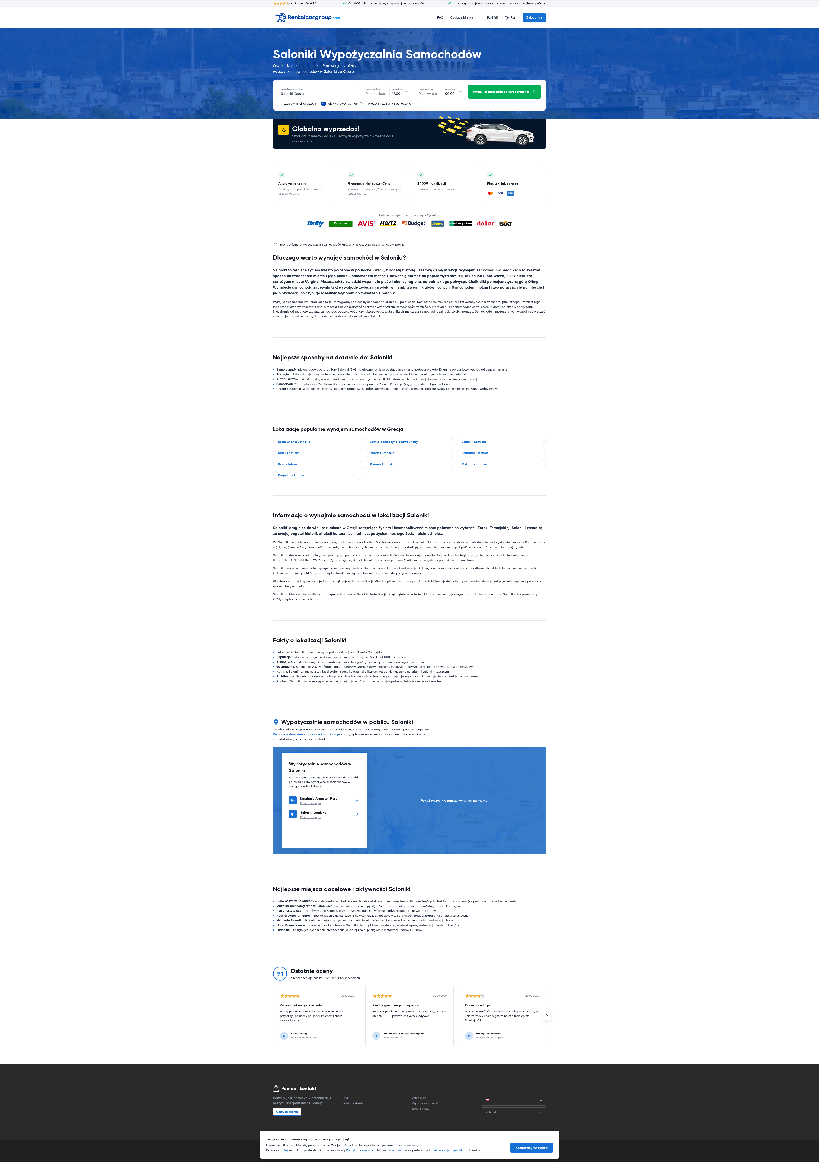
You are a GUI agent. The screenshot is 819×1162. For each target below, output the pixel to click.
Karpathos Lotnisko (292, 475)
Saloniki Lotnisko (474, 441)
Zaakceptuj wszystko (532, 1147)
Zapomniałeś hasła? (425, 1103)
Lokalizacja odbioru (292, 89)
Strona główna (288, 244)
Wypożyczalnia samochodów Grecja (327, 244)
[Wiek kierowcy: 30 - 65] (323, 104)
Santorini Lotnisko (475, 453)
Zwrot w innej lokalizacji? (299, 103)
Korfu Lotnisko (289, 453)
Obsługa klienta (461, 17)
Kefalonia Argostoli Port (318, 798)
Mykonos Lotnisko (475, 464)
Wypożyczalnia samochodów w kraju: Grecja (306, 734)
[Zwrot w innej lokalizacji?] (280, 104)
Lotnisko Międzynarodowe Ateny (394, 441)
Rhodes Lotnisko (382, 453)
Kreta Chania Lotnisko (294, 441)
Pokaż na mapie (310, 803)
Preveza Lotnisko (382, 464)
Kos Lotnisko (287, 464)
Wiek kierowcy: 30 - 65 (342, 103)
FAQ (440, 17)
